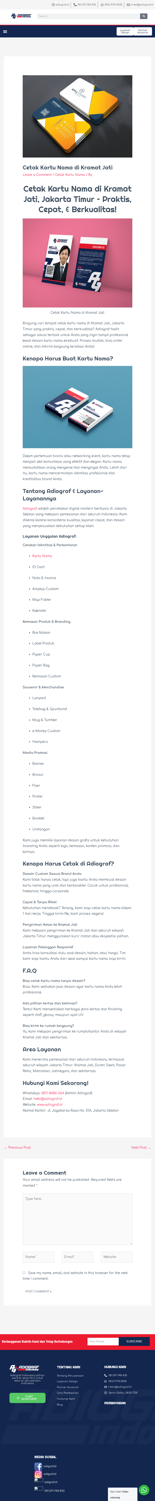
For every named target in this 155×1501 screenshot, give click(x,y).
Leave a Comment (37, 175)
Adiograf (30, 508)
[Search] (143, 16)
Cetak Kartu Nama (70, 175)
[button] (5, 31)
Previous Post (17, 1147)
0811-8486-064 (52, 1093)
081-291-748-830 (54, 1490)
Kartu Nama (93, 358)
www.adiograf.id (50, 1105)
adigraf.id (49, 1466)
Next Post (141, 1147)
